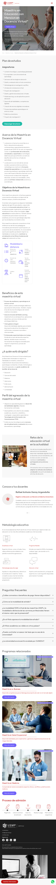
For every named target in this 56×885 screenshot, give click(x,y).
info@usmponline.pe (6, 832)
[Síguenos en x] (15, 840)
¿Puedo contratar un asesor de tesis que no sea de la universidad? (23, 633)
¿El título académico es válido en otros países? (21, 626)
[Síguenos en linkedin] (11, 840)
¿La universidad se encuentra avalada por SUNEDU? (23, 641)
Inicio (3, 53)
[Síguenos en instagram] (7, 840)
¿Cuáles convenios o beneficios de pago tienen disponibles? (26, 595)
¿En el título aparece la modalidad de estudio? (20, 619)
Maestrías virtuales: (9, 53)
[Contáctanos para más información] (53, 882)
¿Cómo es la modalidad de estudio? (16, 602)
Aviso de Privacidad (6, 845)
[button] (52, 3)
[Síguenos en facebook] (3, 840)
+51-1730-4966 (5, 835)
